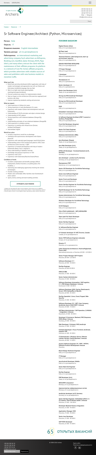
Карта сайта (76, 443)
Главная (6, 27)
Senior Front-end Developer (68, 179)
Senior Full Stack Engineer (67, 129)
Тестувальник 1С (64, 80)
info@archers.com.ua (85, 17)
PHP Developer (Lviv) (65, 377)
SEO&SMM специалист (66, 383)
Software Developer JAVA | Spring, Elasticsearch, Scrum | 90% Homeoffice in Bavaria (74, 290)
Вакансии (14, 27)
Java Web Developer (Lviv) (67, 145)
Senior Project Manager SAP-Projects (71, 256)
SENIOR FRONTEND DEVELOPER (69, 64)
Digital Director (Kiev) (66, 46)
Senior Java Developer (66, 416)
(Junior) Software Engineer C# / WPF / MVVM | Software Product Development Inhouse (74, 344)
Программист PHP (65, 163)
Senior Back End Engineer (67, 367)
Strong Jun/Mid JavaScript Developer (71, 96)
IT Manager (62, 356)
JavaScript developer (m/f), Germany (70, 393)
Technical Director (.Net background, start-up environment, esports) (73, 57)
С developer (62, 74)
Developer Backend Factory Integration (71, 406)
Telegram (89, 15)
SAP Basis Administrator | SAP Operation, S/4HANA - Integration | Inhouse (75, 311)
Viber (82, 15)
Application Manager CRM (67, 411)
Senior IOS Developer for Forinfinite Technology (74, 168)
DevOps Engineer (64, 266)
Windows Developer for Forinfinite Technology (74, 200)
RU (16, 3)
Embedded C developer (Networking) (71, 112)
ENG (18, 3)
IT (20, 27)
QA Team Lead (63, 51)
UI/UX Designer (64, 206)
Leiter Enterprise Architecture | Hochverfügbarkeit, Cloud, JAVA (75, 249)
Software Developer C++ (66, 261)
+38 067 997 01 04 (86, 13)
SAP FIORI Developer (65, 422)
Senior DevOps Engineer (66, 222)
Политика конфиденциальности (82, 445)
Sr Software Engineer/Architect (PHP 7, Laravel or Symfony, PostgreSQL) (75, 118)
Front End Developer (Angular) (69, 124)
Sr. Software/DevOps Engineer (68, 227)
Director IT (62, 243)
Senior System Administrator (68, 277)
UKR (13, 3)
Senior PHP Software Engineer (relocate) (72, 238)
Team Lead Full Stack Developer (69, 216)
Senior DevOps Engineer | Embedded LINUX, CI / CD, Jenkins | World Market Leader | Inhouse (74, 399)
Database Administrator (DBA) (68, 135)
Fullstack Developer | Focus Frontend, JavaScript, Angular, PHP (74, 330)
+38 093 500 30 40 (86, 11)
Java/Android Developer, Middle (69, 361)
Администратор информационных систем (73, 388)
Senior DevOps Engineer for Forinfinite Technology (75, 184)
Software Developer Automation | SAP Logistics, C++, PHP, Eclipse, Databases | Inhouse (74, 283)
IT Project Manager (65, 69)
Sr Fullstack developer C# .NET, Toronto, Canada (74, 232)
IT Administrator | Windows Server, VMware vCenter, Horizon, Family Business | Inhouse (73, 337)
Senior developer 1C (65, 85)
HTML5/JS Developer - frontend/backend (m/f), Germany (74, 151)
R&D (60, 106)
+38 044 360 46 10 (86, 9)
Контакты (7, 3)
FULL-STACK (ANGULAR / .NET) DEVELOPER (73, 211)
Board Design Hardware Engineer (69, 351)
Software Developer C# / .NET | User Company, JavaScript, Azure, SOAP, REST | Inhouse (73, 304)
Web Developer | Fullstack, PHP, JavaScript (72, 324)
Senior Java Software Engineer (68, 174)
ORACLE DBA (63, 272)
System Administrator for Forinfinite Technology (74, 195)
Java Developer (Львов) (66, 140)
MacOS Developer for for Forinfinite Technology (74, 190)
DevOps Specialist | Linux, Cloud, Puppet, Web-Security (74, 297)
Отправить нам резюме (25, 184)
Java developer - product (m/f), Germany (72, 158)
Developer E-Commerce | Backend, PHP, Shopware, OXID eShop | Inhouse (75, 318)
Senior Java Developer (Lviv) (68, 90)
